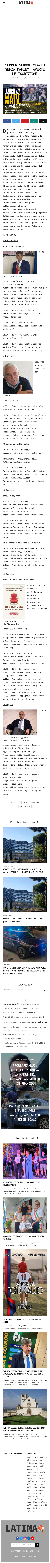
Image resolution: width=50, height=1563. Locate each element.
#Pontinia (20, 1031)
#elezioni (38, 1013)
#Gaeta (42, 1017)
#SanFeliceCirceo (27, 1039)
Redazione (16, 78)
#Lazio (11, 1027)
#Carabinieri (35, 1004)
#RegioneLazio (25, 806)
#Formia (15, 1017)
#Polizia (13, 1031)
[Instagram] (25, 1538)
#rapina (29, 1035)
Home (16, 1556)
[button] (44, 990)
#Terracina (38, 1043)
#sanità (37, 1039)
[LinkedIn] (29, 1538)
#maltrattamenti (34, 1027)
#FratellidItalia (25, 1017)
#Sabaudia (16, 1039)
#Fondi (6, 1017)
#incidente (15, 1022)
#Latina (41, 1022)
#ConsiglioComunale (38, 1008)
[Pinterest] (25, 121)
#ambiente (7, 1004)
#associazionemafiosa (31, 802)
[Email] (43, 121)
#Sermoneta (14, 1043)
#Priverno (28, 1031)
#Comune (27, 1008)
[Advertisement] (25, 33)
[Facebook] (7, 121)
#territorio (8, 1047)
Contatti (23, 1556)
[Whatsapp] (34, 121)
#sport (28, 1043)
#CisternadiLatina (12, 1008)
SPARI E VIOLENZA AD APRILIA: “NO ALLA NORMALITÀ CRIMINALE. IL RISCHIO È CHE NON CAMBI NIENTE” (24, 971)
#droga (30, 1013)
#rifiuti (6, 1039)
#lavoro (5, 1027)
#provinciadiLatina (14, 1034)
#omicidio (6, 1031)
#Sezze (22, 1043)
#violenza (23, 1047)
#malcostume (22, 1027)
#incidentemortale (27, 1022)
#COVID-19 (13, 1012)
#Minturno (43, 1027)
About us (32, 1556)
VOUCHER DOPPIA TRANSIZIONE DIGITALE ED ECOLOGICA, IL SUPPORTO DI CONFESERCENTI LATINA (23, 1374)
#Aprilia (17, 1004)
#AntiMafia (15, 802)
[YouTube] (32, 1538)
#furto (35, 1017)
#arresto (26, 1004)
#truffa (16, 1047)
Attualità (36, 78)
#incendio (6, 1022)
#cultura (22, 1013)
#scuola (6, 1043)
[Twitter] (16, 121)
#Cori (5, 1013)
